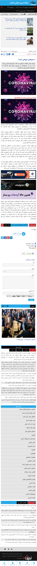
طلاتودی (33, 453)
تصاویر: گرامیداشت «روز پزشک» (25, 339)
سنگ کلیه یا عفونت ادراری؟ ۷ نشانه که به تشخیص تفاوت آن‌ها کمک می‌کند (17, 526)
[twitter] (2, 237)
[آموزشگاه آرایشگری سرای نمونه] (18, 195)
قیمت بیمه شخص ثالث (28, 465)
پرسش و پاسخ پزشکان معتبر (27, 409)
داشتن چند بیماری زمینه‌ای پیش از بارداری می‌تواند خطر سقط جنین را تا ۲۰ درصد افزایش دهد (17, 521)
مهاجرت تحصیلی (30, 457)
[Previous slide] (7, 306)
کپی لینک (32, 225)
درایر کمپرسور (31, 446)
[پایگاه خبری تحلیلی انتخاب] (33, 2)
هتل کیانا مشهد (30, 428)
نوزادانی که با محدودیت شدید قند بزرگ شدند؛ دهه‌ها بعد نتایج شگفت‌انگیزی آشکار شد (17, 516)
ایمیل (33, 269)
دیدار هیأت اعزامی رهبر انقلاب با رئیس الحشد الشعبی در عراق (19, 397)
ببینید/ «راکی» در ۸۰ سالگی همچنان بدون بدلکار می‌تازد (21, 385)
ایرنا (32, 229)
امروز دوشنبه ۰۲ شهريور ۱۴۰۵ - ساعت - (24, 7)
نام (33, 262)
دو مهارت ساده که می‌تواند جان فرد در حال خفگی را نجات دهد (19, 539)
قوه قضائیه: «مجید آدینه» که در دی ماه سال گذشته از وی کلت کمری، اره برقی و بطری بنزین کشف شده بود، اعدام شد (17, 401)
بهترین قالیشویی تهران (29, 479)
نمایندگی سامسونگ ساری (28, 439)
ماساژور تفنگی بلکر (30, 431)
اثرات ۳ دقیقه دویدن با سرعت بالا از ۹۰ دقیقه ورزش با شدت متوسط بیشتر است (16, 38)
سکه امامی (32, 483)
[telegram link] (8, 549)
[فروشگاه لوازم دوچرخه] (18, 185)
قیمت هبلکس (31, 461)
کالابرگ (33, 450)
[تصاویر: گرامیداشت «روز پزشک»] (18, 323)
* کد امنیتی (31, 291)
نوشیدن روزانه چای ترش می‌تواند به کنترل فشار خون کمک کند (19, 542)
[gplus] (8, 237)
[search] (2, 7)
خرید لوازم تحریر (30, 420)
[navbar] (35, 7)
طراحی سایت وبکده (29, 472)
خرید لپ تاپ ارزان (30, 424)
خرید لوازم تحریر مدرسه (28, 413)
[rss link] (12, 549)
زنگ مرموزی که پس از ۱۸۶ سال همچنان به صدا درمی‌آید (15, 29)
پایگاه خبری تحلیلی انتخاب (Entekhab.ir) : (25, 98)
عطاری (33, 435)
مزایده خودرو (31, 476)
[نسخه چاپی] (2, 54)
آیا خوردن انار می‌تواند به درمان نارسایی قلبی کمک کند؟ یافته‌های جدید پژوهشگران (17, 531)
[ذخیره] (7, 54)
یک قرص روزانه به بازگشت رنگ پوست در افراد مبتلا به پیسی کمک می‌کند (17, 507)
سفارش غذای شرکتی (29, 468)
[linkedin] (11, 237)
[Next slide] (3, 306)
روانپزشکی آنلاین (30, 494)
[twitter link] (5, 549)
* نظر (33, 275)
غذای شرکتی (31, 442)
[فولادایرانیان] (18, 174)
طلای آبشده (32, 490)
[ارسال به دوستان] (4, 54)
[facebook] (5, 237)
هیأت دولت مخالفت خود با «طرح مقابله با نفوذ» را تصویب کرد (19, 383)
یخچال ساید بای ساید (29, 417)
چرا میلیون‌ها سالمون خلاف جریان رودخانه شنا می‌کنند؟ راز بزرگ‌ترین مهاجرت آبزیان (15, 19)
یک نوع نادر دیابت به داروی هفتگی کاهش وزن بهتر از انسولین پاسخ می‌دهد (17, 511)
